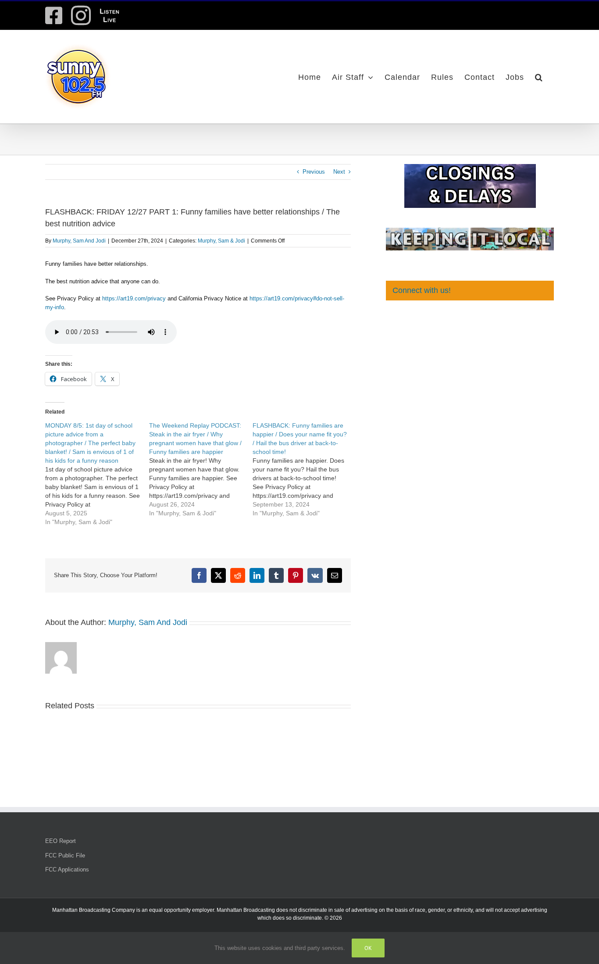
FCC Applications (67, 869)
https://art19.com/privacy (134, 298)
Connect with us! (421, 290)
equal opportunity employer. (182, 910)
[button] (539, 76)
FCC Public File (65, 855)
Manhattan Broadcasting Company (93, 910)
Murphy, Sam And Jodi (79, 241)
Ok (368, 948)
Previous (314, 171)
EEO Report (60, 841)
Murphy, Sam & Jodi (221, 241)
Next (339, 171)
